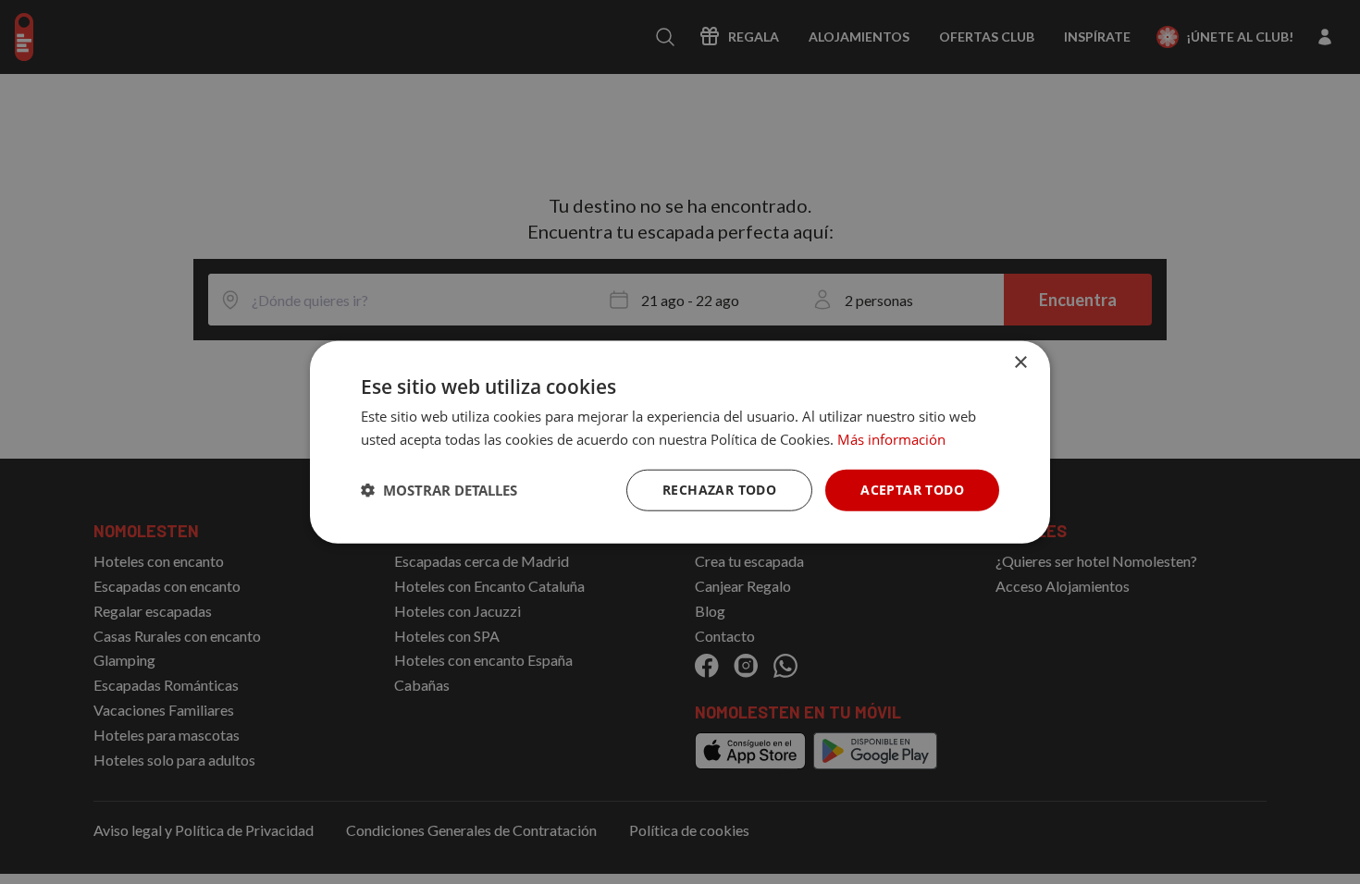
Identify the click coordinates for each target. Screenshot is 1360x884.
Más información (891, 439)
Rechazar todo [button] (719, 489)
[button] (439, 490)
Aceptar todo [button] (912, 489)
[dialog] (680, 442)
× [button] (1020, 363)
